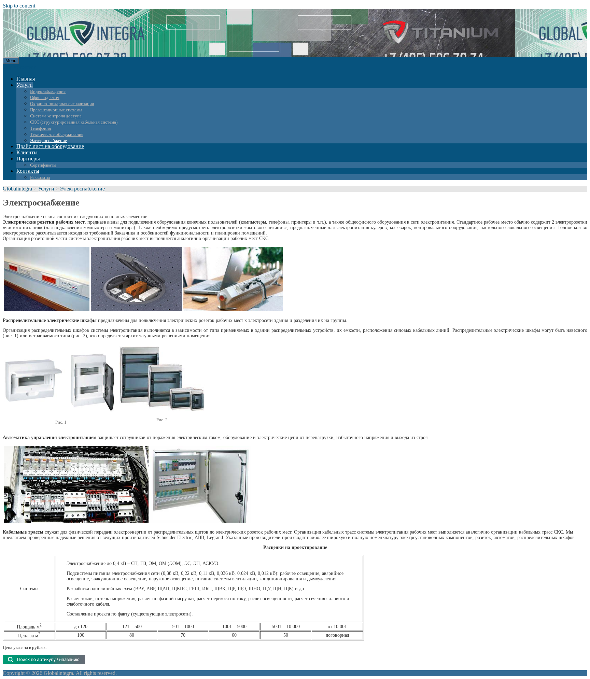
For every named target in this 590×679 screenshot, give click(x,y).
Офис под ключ (44, 97)
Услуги (24, 85)
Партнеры (28, 158)
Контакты (27, 171)
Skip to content (19, 6)
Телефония (40, 128)
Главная (25, 79)
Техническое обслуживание (56, 134)
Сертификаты (43, 165)
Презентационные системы (56, 109)
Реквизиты (40, 177)
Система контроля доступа (56, 115)
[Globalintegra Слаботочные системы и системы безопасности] (60, 43)
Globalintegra (17, 189)
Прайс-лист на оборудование (50, 146)
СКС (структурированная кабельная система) (73, 122)
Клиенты (27, 152)
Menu (10, 60)
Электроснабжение (48, 140)
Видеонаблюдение (48, 91)
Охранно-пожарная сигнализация (62, 103)
